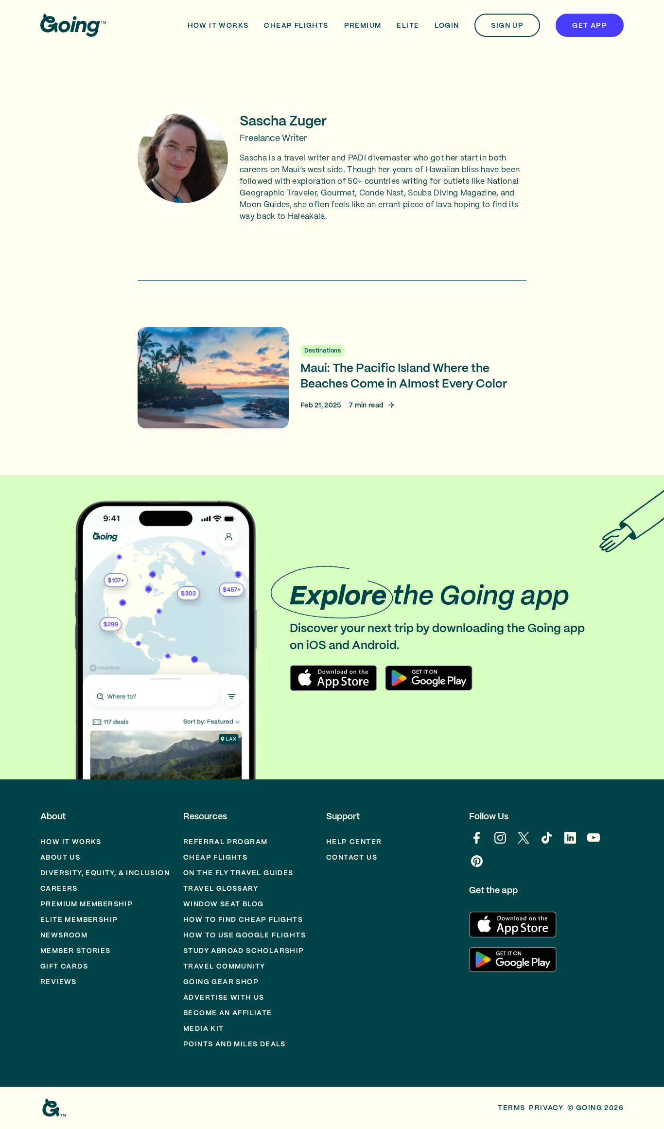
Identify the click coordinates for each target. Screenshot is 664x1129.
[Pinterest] (477, 866)
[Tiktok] (547, 843)
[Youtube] (593, 843)
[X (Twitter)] (523, 843)
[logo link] (73, 25)
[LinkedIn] (570, 843)
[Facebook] (477, 843)
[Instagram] (500, 843)
